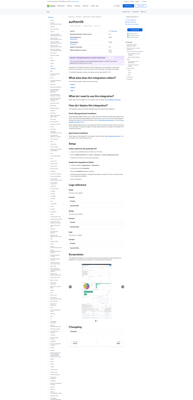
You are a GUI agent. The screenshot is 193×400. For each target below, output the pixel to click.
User (72, 90)
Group (72, 87)
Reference (143, 11)
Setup (72, 143)
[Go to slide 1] (95, 320)
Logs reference (77, 184)
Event (72, 84)
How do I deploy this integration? (88, 105)
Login (145, 1)
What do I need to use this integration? (91, 96)
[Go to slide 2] (97, 320)
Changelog (75, 327)
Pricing (93, 6)
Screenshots (76, 254)
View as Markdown (131, 20)
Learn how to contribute (132, 24)
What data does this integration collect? (92, 77)
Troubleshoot (135, 11)
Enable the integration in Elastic (81, 162)
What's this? (73, 39)
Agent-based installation (78, 133)
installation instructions (114, 99)
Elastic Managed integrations (106, 120)
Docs (97, 6)
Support (137, 1)
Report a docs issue (131, 22)
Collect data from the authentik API (83, 148)
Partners (132, 1)
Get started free (135, 30)
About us (126, 1)
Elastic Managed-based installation (82, 113)
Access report (75, 1)
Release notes (126, 11)
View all (114, 31)
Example (72, 197)
